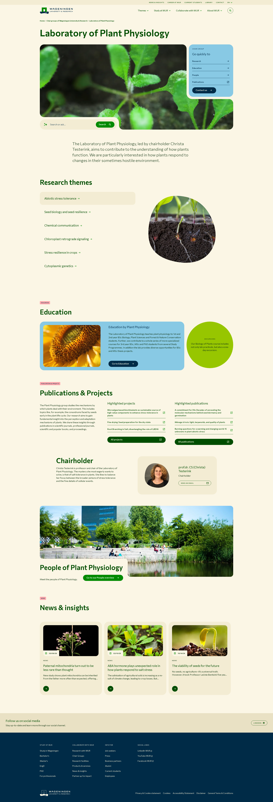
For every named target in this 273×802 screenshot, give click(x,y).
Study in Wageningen (49, 750)
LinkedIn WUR (144, 750)
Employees (110, 776)
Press (107, 756)
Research (196, 61)
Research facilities (80, 761)
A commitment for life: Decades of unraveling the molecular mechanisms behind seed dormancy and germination (198, 413)
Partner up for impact (82, 776)
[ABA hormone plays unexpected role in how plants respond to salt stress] (110, 689)
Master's (44, 761)
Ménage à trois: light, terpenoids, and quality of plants (200, 422)
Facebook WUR (145, 761)
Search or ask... (58, 124)
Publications (198, 82)
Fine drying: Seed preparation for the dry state (129, 422)
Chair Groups (78, 756)
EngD (42, 766)
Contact (220, 2)
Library (209, 2)
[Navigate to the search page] (230, 10)
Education (197, 68)
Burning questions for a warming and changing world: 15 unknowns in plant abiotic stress (201, 430)
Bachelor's (44, 756)
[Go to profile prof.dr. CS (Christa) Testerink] (156, 475)
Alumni (108, 766)
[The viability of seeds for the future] (175, 689)
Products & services (81, 766)
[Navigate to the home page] (56, 10)
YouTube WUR (144, 756)
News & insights (79, 771)
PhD (42, 771)
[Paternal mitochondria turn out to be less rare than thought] (46, 689)
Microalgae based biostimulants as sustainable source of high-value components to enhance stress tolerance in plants (134, 413)
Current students (193, 2)
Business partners (113, 761)
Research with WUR (81, 750)
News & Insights (156, 2)
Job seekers (110, 750)
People (195, 75)
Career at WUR (174, 2)
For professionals (48, 776)
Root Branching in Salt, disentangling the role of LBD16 (133, 429)
